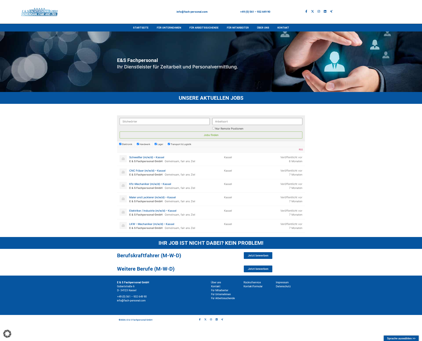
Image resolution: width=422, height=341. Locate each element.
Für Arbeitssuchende (204, 27)
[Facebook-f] (306, 11)
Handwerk (144, 144)
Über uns (263, 27)
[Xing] (331, 11)
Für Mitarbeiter (238, 27)
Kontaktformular (253, 286)
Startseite (141, 27)
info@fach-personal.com (131, 300)
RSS (301, 149)
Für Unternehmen (169, 27)
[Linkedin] (325, 11)
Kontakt (283, 27)
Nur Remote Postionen (229, 128)
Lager (160, 144)
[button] (7, 333)
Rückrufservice (252, 282)
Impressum (282, 282)
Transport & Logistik (180, 144)
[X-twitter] (312, 11)
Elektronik (126, 144)
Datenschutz (283, 286)
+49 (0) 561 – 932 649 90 (255, 11)
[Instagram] (318, 11)
